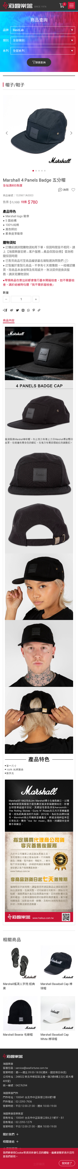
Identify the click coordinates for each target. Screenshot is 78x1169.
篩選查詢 (40, 62)
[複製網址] (39, 310)
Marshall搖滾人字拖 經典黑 (19, 986)
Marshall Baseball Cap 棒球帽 (56, 986)
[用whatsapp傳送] (28, 310)
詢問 (66, 189)
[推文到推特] (17, 310)
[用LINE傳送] (23, 310)
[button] (71, 133)
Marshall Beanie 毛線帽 (18, 1034)
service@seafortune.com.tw (32, 1068)
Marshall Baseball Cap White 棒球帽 (54, 1037)
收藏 (73, 190)
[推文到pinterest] (34, 310)
